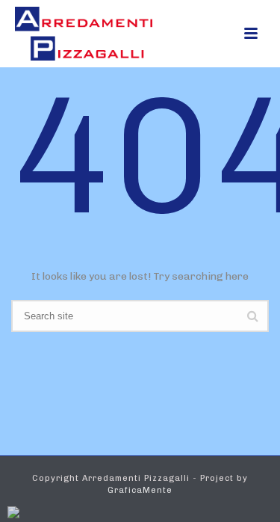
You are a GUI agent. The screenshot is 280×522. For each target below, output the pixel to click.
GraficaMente (140, 490)
